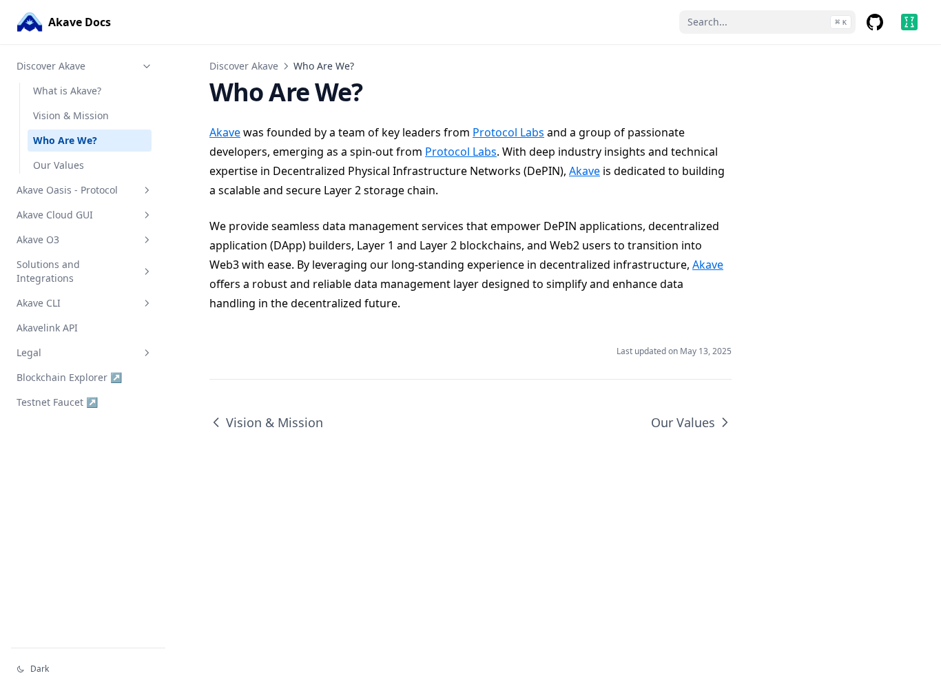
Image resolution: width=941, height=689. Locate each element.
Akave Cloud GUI (55, 214)
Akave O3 (38, 239)
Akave (224, 132)
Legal (29, 352)
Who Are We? (65, 140)
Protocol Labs (508, 132)
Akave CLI (39, 302)
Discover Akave (51, 65)
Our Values (58, 165)
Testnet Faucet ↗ (57, 402)
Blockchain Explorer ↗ (69, 377)
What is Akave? (67, 90)
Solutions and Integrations (48, 271)
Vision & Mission (71, 115)
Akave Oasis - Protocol (67, 189)
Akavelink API (47, 327)
